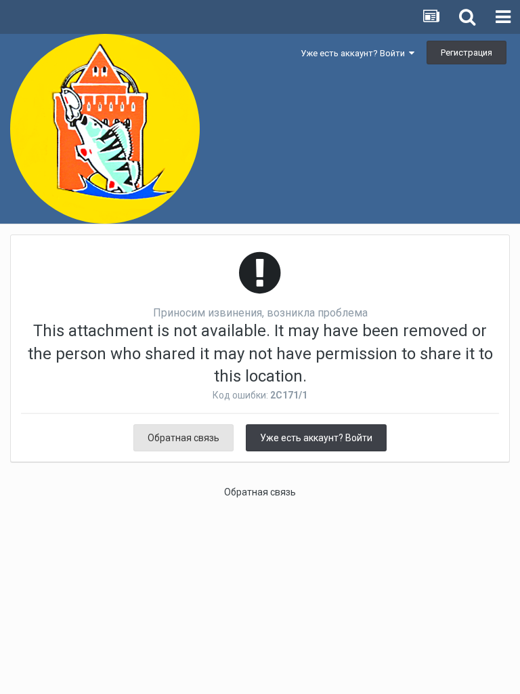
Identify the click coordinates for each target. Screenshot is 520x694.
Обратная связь (183, 437)
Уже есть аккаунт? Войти (355, 53)
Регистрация (466, 52)
